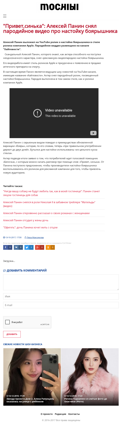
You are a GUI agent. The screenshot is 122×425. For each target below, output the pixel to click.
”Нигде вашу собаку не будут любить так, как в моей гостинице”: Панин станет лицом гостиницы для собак (51, 193)
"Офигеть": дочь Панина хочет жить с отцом (30, 227)
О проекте (47, 413)
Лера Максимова (35, 237)
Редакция (60, 413)
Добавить (12, 334)
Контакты (74, 413)
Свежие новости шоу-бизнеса (22, 344)
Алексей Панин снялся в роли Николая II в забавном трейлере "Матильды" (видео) (49, 204)
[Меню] (4, 16)
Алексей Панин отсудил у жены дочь (25, 220)
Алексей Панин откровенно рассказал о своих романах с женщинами (46, 213)
